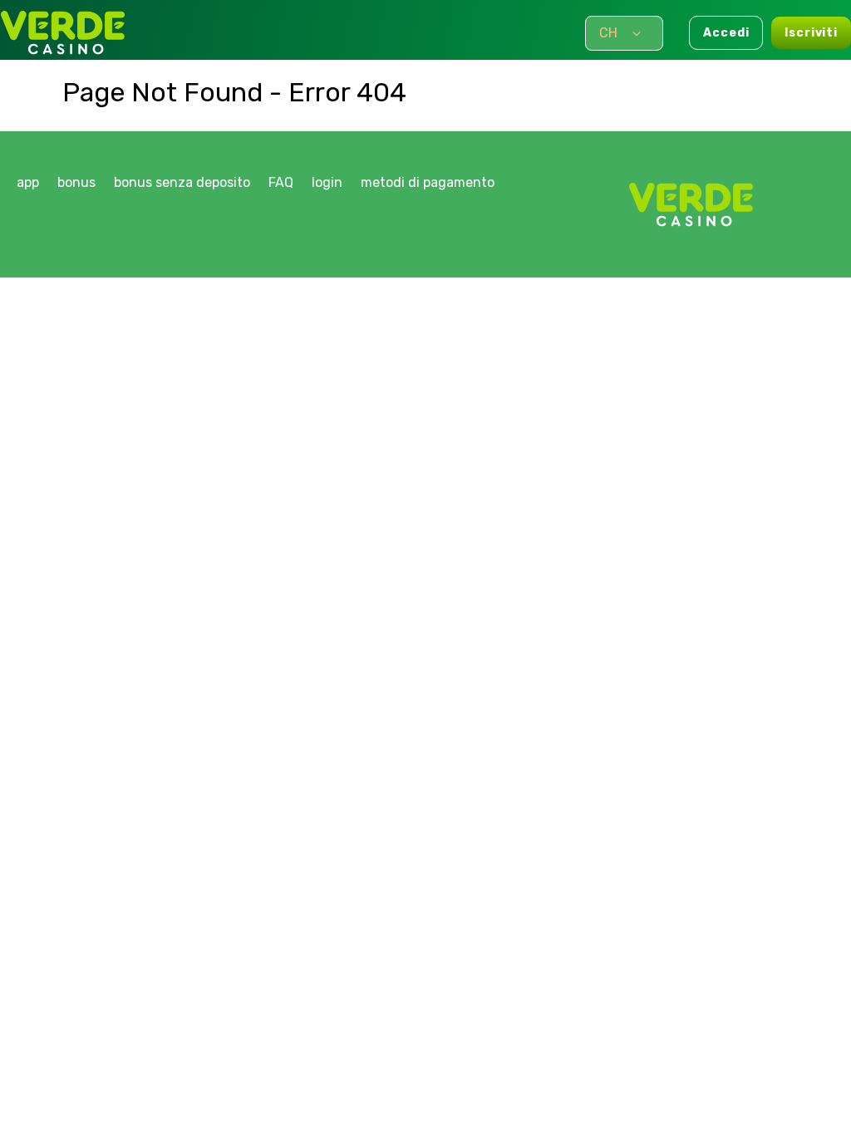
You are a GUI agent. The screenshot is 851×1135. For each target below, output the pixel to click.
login (327, 182)
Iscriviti (811, 33)
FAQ (280, 182)
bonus (76, 182)
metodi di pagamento (427, 182)
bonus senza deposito (182, 182)
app (28, 182)
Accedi (726, 33)
